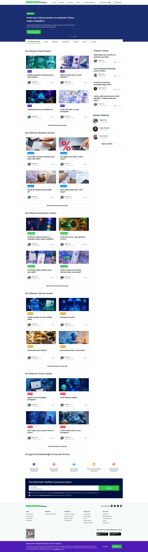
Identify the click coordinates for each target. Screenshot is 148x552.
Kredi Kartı (65, 42)
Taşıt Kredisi (29, 518)
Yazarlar (94, 42)
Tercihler (105, 546)
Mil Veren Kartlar (68, 516)
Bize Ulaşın (105, 523)
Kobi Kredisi (29, 520)
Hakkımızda (106, 514)
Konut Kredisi (29, 516)
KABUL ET (116, 546)
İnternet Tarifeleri (88, 523)
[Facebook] (112, 506)
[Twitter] (118, 506)
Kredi (46, 42)
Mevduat (55, 42)
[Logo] (36, 2)
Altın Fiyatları (87, 514)
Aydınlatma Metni (107, 516)
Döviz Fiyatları (87, 516)
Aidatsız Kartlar (68, 518)
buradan (56, 549)
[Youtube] (121, 506)
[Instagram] (115, 506)
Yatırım (76, 42)
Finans (85, 42)
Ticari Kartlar (67, 520)
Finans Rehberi (87, 520)
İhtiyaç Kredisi (29, 514)
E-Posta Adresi (33, 487)
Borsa (85, 518)
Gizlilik (104, 520)
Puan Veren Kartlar (69, 514)
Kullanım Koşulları (107, 518)
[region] (74, 546)
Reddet (42, 547)
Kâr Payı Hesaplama (50, 514)
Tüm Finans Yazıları (33, 42)
